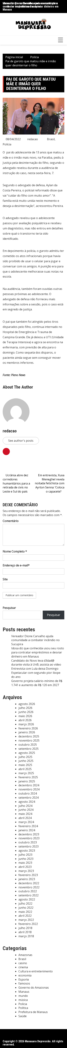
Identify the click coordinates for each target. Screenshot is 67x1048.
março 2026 (26, 724)
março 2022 (26, 920)
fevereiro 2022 (28, 924)
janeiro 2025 (26, 781)
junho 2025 (25, 761)
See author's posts (20, 441)
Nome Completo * (15, 551)
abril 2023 (25, 867)
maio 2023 (25, 863)
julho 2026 (25, 708)
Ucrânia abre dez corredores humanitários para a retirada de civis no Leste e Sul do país (16, 483)
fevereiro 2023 (28, 875)
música (23, 1000)
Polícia (7, 144)
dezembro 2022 (28, 883)
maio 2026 (25, 716)
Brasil (51, 139)
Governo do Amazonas (33, 987)
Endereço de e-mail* (16, 565)
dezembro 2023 (28, 834)
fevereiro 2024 (28, 826)
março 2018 (26, 936)
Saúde (22, 1016)
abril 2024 (25, 818)
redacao (32, 139)
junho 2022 (25, 908)
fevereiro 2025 (28, 777)
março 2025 (26, 773)
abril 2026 (25, 720)
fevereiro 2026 (28, 728)
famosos (24, 983)
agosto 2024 (26, 802)
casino (22, 963)
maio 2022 (25, 912)
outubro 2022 (27, 891)
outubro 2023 (27, 842)
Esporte (23, 979)
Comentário (11, 521)
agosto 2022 (26, 899)
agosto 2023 (26, 850)
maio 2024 (25, 814)
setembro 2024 (28, 798)
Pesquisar (9, 608)
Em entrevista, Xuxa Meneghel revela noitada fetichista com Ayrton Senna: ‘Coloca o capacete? (49, 483)
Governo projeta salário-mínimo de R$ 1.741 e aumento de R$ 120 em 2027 (36, 683)
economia (24, 975)
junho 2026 (25, 712)
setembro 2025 (28, 749)
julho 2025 (25, 757)
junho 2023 (25, 859)
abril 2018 (25, 932)
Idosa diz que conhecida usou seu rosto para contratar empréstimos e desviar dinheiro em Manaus (37, 652)
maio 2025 (25, 765)
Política (23, 1008)
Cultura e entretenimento (35, 971)
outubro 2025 (27, 745)
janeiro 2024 (26, 830)
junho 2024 (25, 810)
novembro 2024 (28, 789)
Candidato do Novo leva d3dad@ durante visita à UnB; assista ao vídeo (36, 663)
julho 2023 (25, 855)
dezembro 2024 (28, 785)
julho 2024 (25, 806)
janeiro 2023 (26, 879)
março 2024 (26, 822)
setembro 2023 (28, 846)
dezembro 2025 (28, 736)
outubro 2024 (27, 793)
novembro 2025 (28, 740)
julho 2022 (25, 903)
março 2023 (26, 871)
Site (5, 579)
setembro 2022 (28, 895)
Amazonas (25, 955)
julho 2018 (25, 928)
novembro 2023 (28, 838)
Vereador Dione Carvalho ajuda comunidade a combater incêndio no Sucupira (30, 5)
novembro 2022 (28, 887)
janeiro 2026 (26, 732)
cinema (23, 967)
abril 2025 (25, 769)
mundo (23, 996)
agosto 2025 (26, 753)
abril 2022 (25, 916)
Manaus (23, 992)
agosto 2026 (26, 704)
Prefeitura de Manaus (33, 1012)
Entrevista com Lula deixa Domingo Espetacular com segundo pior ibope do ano (35, 673)
